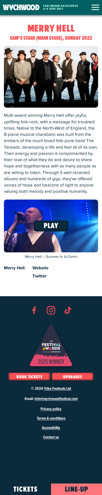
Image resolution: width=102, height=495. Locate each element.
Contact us (51, 437)
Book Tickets (29, 377)
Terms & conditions (51, 418)
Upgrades (72, 377)
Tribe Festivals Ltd (57, 388)
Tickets (25, 489)
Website (40, 268)
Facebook (34, 319)
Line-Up (76, 489)
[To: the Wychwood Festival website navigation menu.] (95, 7)
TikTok (67, 319)
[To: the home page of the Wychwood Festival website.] (21, 7)
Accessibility (51, 428)
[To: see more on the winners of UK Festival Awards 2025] (51, 345)
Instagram (51, 319)
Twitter (39, 276)
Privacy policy (51, 409)
